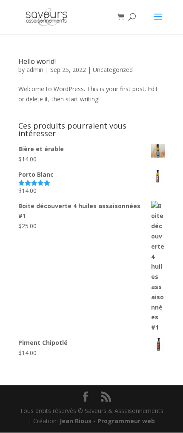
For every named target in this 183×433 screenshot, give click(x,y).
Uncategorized (113, 70)
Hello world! (37, 61)
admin (34, 70)
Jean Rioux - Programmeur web (107, 421)
